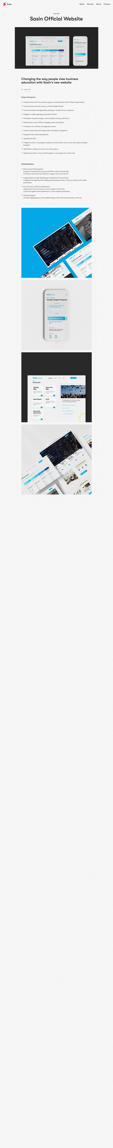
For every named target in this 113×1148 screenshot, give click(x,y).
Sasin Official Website (56, 19)
